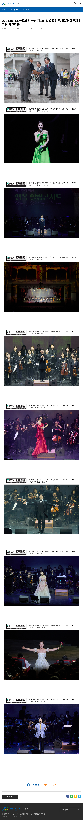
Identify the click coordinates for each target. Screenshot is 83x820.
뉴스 (19, 3)
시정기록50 (25, 9)
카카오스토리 (75, 796)
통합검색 (75, 3)
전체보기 (5, 9)
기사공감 (53, 784)
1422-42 (42, 814)
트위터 (79, 796)
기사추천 (36, 784)
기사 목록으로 (10, 796)
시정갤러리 (14, 9)
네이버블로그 (71, 796)
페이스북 (67, 796)
